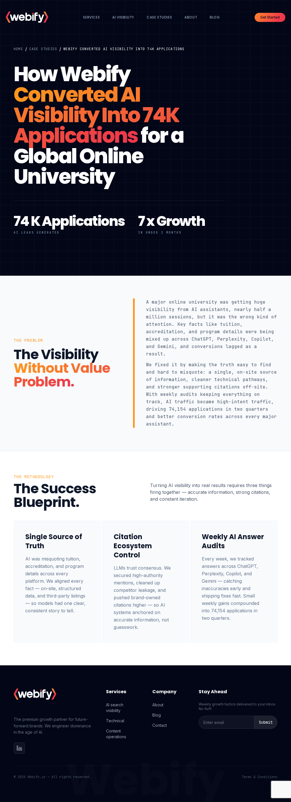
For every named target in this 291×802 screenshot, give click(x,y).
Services (91, 17)
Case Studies (159, 17)
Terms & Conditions (259, 777)
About (190, 17)
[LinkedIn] (19, 748)
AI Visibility (123, 17)
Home (18, 49)
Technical (115, 720)
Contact (159, 725)
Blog (215, 17)
